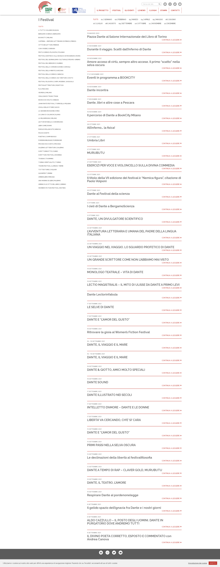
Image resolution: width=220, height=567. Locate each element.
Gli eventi (129, 10)
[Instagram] (170, 4)
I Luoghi (153, 10)
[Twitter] (175, 4)
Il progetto (102, 10)
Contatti (175, 10)
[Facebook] (165, 4)
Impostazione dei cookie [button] (197, 563)
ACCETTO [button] (213, 563)
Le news (141, 10)
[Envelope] (180, 4)
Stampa (163, 10)
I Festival (116, 10)
